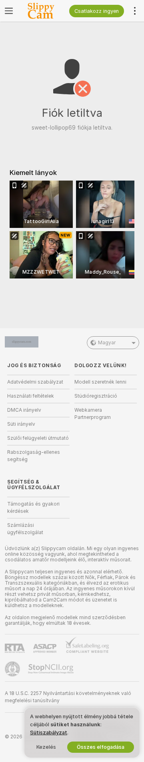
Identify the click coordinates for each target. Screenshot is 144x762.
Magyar (107, 342)
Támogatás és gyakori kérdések (33, 507)
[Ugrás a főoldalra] (43, 10)
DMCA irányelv (24, 410)
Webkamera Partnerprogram (92, 413)
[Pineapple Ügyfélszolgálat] (13, 669)
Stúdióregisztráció (95, 396)
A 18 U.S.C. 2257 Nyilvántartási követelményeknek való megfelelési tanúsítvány (68, 697)
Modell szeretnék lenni (100, 382)
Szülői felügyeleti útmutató (38, 438)
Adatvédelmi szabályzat (35, 382)
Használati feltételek (30, 396)
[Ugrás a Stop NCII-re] (51, 669)
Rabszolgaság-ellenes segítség (33, 455)
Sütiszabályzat (48, 732)
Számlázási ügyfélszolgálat (25, 528)
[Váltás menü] (9, 11)
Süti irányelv (21, 424)
